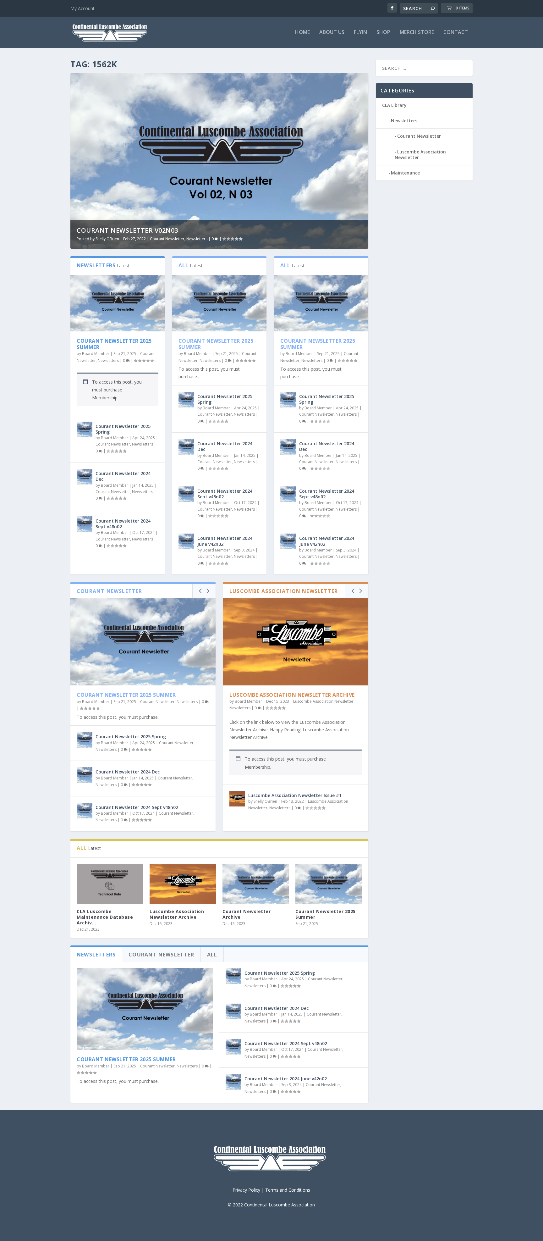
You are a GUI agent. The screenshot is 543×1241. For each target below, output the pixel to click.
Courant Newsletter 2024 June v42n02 (224, 541)
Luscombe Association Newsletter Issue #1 (295, 795)
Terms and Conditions (287, 1190)
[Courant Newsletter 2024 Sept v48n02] (84, 524)
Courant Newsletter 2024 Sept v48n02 (123, 523)
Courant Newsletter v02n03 (127, 230)
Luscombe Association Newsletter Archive (292, 694)
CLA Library (394, 105)
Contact (455, 33)
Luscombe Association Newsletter (323, 701)
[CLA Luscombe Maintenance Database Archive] (110, 884)
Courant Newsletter (167, 238)
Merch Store (417, 33)
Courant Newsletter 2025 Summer (114, 344)
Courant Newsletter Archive (246, 914)
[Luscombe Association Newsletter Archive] (295, 641)
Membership (105, 398)
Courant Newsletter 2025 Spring (123, 429)
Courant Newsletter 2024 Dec (123, 476)
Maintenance (405, 173)
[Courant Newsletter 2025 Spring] (84, 429)
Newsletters (196, 238)
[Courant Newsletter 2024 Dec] (84, 477)
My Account (82, 8)
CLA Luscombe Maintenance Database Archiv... (105, 917)
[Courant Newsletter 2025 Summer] (117, 303)
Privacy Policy (246, 1190)
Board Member (95, 353)
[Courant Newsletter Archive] (255, 884)
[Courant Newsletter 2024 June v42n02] (186, 541)
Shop (383, 33)
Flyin (360, 33)
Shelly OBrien (107, 238)
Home (302, 33)
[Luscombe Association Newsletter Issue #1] (237, 798)
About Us (331, 33)
